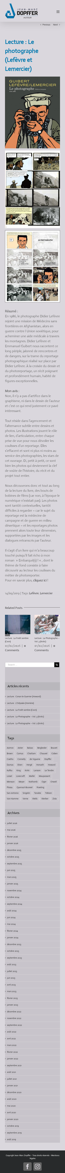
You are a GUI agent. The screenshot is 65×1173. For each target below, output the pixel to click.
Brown (10, 753)
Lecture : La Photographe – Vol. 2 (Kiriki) (25, 723)
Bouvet (54, 747)
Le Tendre (49, 770)
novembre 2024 (14, 890)
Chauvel (43, 753)
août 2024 (11, 910)
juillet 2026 (12, 823)
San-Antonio (12, 793)
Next (55, 24)
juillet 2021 (12, 1078)
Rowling (40, 787)
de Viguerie (35, 759)
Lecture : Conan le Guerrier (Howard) (24, 696)
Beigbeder (42, 747)
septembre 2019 (14, 1132)
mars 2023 (11, 991)
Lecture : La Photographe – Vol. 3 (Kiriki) (25, 716)
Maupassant (44, 776)
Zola (54, 798)
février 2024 (12, 930)
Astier (20, 747)
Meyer (21, 781)
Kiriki (27, 770)
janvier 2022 (12, 1058)
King (18, 770)
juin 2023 (11, 977)
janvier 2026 (12, 843)
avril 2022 (11, 1038)
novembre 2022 (14, 1018)
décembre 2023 (14, 944)
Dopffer (47, 759)
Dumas (10, 764)
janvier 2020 (12, 1119)
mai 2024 (11, 924)
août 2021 (11, 1072)
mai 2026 (11, 829)
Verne (25, 798)
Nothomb (33, 781)
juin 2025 (11, 870)
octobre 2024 (13, 897)
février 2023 (12, 998)
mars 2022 (11, 1045)
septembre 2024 (14, 904)
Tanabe (37, 793)
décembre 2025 (14, 850)
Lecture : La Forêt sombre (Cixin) (22, 710)
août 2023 (11, 964)
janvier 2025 (12, 883)
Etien (20, 764)
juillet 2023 (12, 971)
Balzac (30, 747)
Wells (34, 798)
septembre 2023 (14, 957)
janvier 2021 (12, 1085)
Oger (44, 781)
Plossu (9, 787)
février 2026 (12, 836)
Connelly (22, 759)
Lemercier (46, 593)
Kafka (9, 770)
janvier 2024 (12, 937)
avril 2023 (11, 984)
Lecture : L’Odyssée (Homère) (20, 703)
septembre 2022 (14, 1025)
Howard (51, 764)
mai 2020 (11, 1105)
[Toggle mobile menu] (58, 11)
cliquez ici (39, 580)
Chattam (31, 753)
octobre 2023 (13, 951)
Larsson (37, 770)
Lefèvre (34, 593)
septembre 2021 (14, 1065)
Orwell (53, 781)
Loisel (9, 776)
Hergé (29, 764)
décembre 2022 (14, 1011)
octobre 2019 (13, 1125)
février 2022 (12, 1052)
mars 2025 (11, 877)
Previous (46, 24)
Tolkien (48, 793)
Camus (20, 753)
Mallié (32, 776)
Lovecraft (20, 776)
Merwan (10, 781)
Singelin (26, 793)
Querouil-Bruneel (24, 787)
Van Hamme (12, 798)
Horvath (40, 764)
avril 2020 (11, 1112)
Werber (45, 798)
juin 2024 (11, 917)
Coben (55, 753)
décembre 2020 (14, 1092)
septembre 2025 (14, 863)
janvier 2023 (12, 1004)
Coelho (10, 759)
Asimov (10, 747)
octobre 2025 (13, 856)
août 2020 (11, 1099)
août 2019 (11, 1139)
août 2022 (11, 1031)
